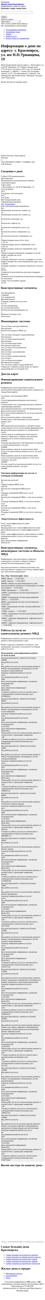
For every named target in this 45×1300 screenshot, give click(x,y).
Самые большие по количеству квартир (22, 1255)
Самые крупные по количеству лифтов (22, 1261)
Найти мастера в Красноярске (13, 156)
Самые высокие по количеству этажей (21, 1259)
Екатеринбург (11, 1276)
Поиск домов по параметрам (17, 38)
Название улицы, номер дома (13, 8)
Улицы (8, 34)
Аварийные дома (13, 32)
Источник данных (22, 1290)
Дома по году (11, 36)
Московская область (14, 1274)
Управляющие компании (16, 30)
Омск (8, 1278)
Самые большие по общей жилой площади (23, 1257)
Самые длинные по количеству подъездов (23, 1263)
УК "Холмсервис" (8, 204)
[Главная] (5, 2)
